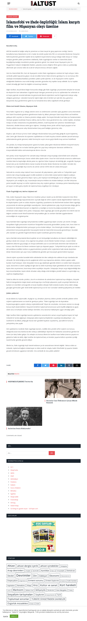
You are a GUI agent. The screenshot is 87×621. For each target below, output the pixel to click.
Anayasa (64, 566)
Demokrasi (70, 570)
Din (35, 575)
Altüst (11, 565)
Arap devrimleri (16, 570)
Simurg (13, 503)
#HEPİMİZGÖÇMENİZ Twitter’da (20, 382)
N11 (12, 467)
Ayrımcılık (36, 571)
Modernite (51, 590)
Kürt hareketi (68, 585)
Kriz (35, 585)
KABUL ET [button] (14, 616)
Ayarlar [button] (5, 616)
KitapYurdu (14, 470)
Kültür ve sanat (48, 585)
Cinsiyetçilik (60, 571)
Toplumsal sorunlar (18, 598)
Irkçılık (63, 581)
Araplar (28, 571)
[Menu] (8, 3)
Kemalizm (21, 585)
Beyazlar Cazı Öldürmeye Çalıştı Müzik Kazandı (61, 402)
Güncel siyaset (13, 17)
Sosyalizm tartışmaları (20, 594)
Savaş (71, 590)
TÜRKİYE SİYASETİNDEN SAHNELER (48, 599)
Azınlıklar (45, 570)
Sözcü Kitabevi (15, 488)
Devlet (11, 575)
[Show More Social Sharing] (55, 36)
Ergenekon (23, 581)
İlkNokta (13, 491)
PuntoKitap (14, 500)
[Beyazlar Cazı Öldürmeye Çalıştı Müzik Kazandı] (63, 388)
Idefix (12, 473)
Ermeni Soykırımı (52, 580)
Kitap (29, 585)
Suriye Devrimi (50, 595)
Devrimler (23, 575)
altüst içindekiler (49, 565)
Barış (53, 571)
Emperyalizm (13, 580)
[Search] (78, 3)
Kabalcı (13, 485)
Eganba (13, 494)
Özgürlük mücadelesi (18, 603)
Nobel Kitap (15, 506)
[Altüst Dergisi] (43, 3)
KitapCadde (14, 497)
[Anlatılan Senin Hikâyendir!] (24, 416)
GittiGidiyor (14, 479)
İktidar (32, 603)
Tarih (59, 595)
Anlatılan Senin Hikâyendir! (19, 428)
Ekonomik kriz (66, 576)
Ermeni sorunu (35, 580)
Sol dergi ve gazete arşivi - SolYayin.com (24, 509)
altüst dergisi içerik (27, 565)
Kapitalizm (11, 585)
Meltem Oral (29, 590)
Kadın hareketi (72, 581)
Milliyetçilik (41, 590)
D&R (12, 476)
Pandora (13, 482)
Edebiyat (43, 576)
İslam (37, 604)
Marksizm (18, 589)
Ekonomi (54, 575)
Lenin (9, 590)
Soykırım (40, 594)
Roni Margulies (61, 590)
